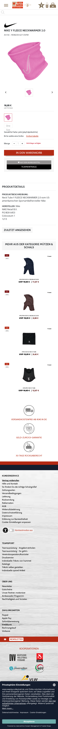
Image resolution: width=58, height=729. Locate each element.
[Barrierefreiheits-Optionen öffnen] (5, 530)
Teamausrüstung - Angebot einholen (18, 548)
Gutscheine (7, 589)
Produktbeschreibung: (15, 194)
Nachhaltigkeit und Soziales (14, 599)
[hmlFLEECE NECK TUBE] (29, 342)
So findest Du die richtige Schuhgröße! (19, 487)
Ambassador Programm (13, 596)
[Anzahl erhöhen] (22, 143)
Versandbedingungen (11, 493)
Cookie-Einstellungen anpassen (16, 522)
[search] (29, 12)
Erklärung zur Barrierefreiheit (15, 519)
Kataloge (6, 564)
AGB (4, 506)
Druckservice (7, 557)
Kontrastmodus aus (24, 530)
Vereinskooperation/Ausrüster (15, 554)
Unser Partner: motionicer (13, 592)
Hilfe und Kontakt (10, 483)
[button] (6, 5)
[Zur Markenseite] (11, 25)
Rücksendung (8, 499)
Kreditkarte (7, 624)
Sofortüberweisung (10, 621)
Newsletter (7, 586)
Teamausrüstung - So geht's (14, 551)
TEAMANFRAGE (29, 166)
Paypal (5, 615)
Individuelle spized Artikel (13, 570)
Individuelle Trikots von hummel (16, 560)
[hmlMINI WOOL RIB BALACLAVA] (29, 269)
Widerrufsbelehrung (11, 509)
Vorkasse (6, 631)
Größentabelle (32, 136)
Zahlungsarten (8, 490)
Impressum (7, 516)
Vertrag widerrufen (10, 480)
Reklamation (7, 503)
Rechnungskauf (9, 628)
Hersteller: (8, 206)
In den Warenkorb (29, 152)
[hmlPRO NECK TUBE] (29, 378)
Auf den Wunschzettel (30, 162)
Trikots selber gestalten (12, 567)
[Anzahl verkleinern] (14, 143)
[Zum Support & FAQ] (41, 4)
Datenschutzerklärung (12, 512)
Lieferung (6, 496)
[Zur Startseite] (22, 5)
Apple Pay (6, 618)
